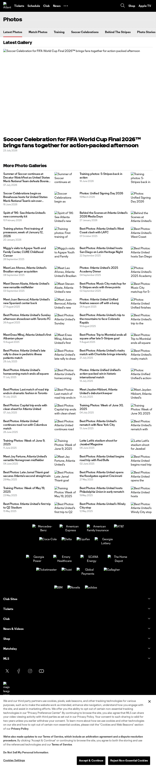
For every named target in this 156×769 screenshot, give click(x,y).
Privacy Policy (19, 728)
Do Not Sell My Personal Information (25, 752)
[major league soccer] (6, 689)
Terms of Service (53, 736)
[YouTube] (41, 671)
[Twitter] (7, 671)
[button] (65, 6)
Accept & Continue (91, 760)
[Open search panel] (122, 6)
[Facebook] (19, 671)
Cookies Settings (14, 760)
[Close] (149, 701)
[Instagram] (30, 671)
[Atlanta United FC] (7, 6)
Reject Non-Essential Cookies (129, 760)
